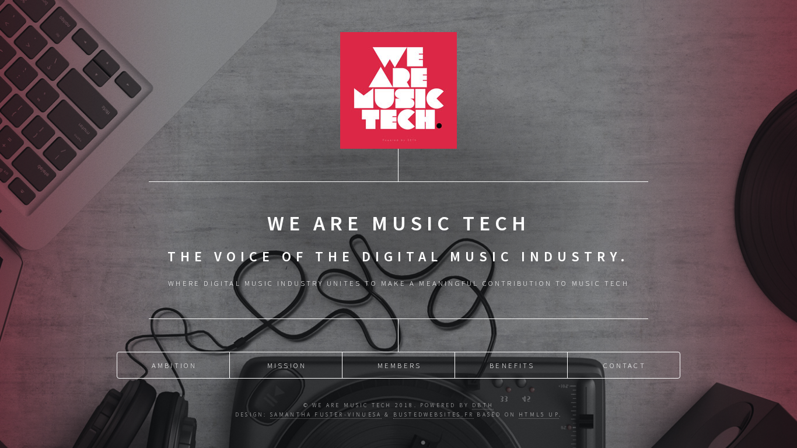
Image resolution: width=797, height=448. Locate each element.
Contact (624, 365)
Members (399, 365)
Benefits (512, 365)
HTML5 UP (539, 414)
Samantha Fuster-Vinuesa (326, 414)
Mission (286, 365)
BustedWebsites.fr (433, 414)
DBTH (483, 405)
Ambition (174, 365)
